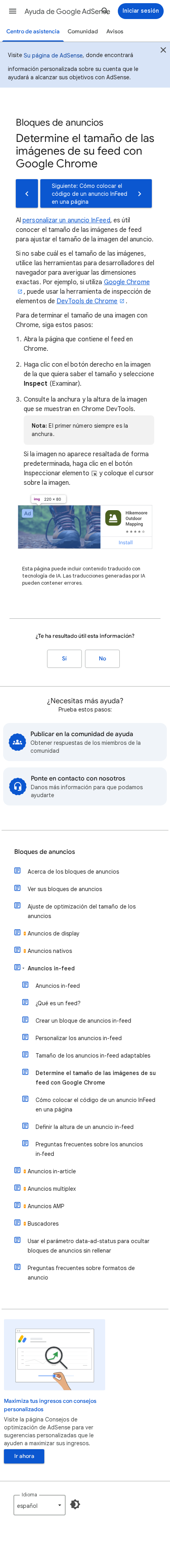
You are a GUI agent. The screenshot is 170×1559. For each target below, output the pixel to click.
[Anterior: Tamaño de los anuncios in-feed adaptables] (27, 193)
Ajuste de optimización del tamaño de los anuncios (82, 911)
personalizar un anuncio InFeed (66, 220)
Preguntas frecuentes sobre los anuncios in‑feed (89, 1149)
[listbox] (39, 1505)
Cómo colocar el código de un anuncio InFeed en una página (95, 1104)
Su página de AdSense (53, 55)
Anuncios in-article (52, 1171)
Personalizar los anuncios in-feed (79, 1038)
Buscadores (43, 1223)
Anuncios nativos (50, 951)
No (102, 658)
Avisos (114, 31)
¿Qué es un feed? (58, 1003)
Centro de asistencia (33, 31)
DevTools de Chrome (87, 301)
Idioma (29, 1495)
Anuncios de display (53, 933)
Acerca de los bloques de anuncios (73, 871)
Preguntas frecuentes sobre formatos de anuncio (81, 1272)
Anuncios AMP (46, 1206)
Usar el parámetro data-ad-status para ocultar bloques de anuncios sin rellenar (88, 1246)
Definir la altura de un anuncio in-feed (85, 1127)
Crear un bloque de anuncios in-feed (83, 1020)
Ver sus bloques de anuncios (65, 889)
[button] (12, 11)
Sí (64, 658)
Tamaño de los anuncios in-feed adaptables (93, 1055)
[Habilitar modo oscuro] (75, 1504)
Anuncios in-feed (51, 968)
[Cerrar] (163, 51)
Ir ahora (24, 1456)
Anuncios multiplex (52, 1188)
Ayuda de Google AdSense (67, 11)
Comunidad (83, 31)
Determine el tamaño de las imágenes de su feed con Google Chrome (96, 1077)
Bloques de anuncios (44, 852)
